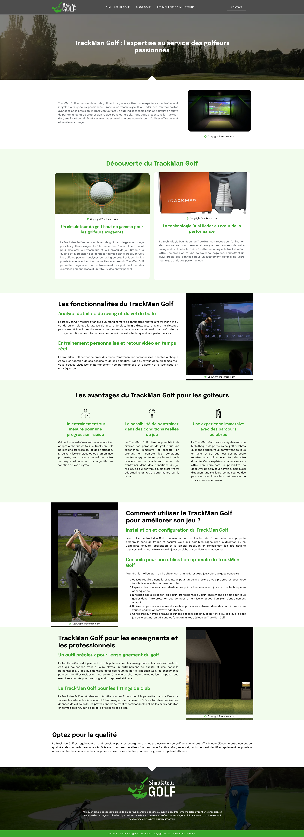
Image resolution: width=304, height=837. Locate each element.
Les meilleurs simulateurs (176, 7)
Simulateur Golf (118, 7)
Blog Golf (143, 7)
